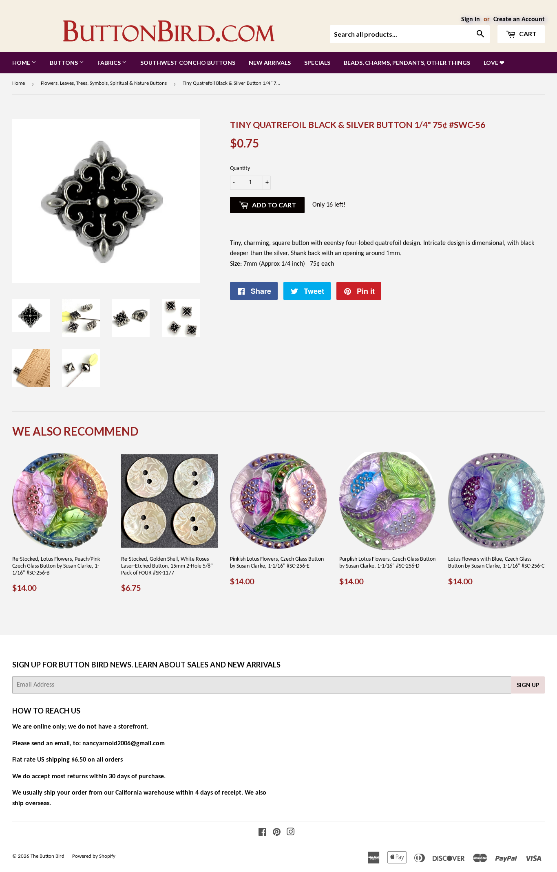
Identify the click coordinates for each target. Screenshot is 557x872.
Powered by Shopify (93, 856)
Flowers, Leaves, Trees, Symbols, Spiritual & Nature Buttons (104, 83)
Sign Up (528, 684)
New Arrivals (270, 62)
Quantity (240, 168)
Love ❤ (494, 62)
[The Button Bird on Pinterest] (276, 833)
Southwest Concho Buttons (187, 62)
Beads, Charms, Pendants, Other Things (407, 62)
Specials (317, 62)
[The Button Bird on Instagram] (291, 833)
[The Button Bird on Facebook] (262, 833)
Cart (527, 33)
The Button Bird (47, 856)
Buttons (64, 62)
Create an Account (519, 19)
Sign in (470, 19)
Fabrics (109, 62)
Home (21, 62)
